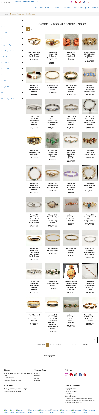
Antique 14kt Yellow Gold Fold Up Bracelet (34, 152)
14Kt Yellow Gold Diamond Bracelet (71, 250)
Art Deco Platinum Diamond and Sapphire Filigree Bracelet (52, 121)
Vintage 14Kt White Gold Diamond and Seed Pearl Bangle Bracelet (34, 219)
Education (37, 380)
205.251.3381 (9, 377)
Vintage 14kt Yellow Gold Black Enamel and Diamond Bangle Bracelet (34, 252)
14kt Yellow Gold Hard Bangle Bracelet (52, 87)
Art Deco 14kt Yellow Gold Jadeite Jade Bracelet (52, 153)
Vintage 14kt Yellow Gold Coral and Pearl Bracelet (71, 218)
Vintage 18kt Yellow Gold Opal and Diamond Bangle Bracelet (90, 218)
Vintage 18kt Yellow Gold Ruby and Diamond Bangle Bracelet (52, 56)
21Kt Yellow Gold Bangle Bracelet (52, 249)
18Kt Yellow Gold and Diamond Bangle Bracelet (34, 54)
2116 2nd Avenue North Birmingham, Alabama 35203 (18, 374)
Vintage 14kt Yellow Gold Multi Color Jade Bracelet (34, 88)
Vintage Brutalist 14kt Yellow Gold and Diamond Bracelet (89, 55)
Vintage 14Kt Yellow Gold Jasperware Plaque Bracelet (89, 88)
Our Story (37, 378)
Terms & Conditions (70, 396)
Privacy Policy (69, 393)
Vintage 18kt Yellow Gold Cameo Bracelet (89, 152)
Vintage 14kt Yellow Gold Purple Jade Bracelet (71, 186)
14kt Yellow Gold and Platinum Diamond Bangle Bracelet (34, 318)
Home (6, 14)
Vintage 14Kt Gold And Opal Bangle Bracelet (52, 185)
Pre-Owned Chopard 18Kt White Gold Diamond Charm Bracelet (89, 121)
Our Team (37, 376)
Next (58, 345)
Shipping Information (71, 389)
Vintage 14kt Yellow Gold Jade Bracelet (52, 283)
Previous (41, 345)
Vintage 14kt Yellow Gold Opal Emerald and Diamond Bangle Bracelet (52, 219)
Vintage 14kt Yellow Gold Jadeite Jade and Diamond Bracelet (71, 319)
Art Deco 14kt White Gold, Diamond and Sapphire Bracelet (34, 121)
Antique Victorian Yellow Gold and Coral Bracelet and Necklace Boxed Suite (71, 285)
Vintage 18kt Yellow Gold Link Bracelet (89, 185)
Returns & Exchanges (71, 391)
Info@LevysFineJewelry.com (12, 380)
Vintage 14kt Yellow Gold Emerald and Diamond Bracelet (71, 154)
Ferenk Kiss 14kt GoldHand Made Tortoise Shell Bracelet (89, 318)
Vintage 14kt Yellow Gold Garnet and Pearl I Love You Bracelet (89, 285)
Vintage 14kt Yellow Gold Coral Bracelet (71, 54)
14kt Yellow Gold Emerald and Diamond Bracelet (71, 88)
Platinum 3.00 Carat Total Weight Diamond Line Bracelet (89, 251)
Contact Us (37, 373)
